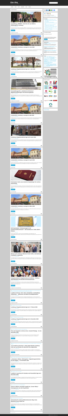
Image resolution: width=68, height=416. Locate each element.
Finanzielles (52, 57)
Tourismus (45, 65)
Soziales (48, 64)
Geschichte (45, 58)
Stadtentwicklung (53, 64)
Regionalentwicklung (46, 63)
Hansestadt (52, 58)
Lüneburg (17, 32)
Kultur (15, 32)
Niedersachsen (45, 62)
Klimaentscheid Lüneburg (47, 46)
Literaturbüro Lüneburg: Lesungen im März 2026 (23, 206)
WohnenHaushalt (46, 66)
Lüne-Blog (14, 2)
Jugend (54, 59)
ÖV (49, 66)
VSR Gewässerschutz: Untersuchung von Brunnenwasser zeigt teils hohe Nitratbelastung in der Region (51, 23)
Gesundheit (48, 58)
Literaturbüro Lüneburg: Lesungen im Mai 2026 (22, 115)
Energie (47, 57)
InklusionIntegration (50, 59)
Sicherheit (45, 64)
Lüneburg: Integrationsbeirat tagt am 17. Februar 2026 (24, 307)
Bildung (50, 56)
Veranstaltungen (49, 65)
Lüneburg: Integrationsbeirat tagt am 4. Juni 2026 (23, 69)
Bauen (48, 56)
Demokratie (45, 57)
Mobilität (46, 61)
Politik (14, 76)
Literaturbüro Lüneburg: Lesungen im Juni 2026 (22, 47)
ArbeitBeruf (45, 56)
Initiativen (46, 59)
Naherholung (51, 61)
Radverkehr (51, 62)
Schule (53, 63)
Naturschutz (54, 61)
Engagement (13, 32)
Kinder (56, 59)
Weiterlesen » (13, 30)
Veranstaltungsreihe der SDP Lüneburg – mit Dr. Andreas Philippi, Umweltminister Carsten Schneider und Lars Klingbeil (51, 20)
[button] (44, 10)
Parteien (48, 62)
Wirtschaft (54, 65)
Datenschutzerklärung (46, 109)
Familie (50, 57)
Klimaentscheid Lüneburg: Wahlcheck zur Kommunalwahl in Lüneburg (50, 43)
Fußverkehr (55, 57)
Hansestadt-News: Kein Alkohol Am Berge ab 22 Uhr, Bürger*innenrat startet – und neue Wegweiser (50, 50)
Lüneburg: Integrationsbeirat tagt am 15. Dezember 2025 (24, 319)
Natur (52, 61)
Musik (48, 61)
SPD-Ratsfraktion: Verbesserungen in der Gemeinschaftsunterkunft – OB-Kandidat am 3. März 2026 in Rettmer (25, 230)
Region (16, 76)
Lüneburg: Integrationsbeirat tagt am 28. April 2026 (23, 137)
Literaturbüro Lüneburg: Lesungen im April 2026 (23, 160)
